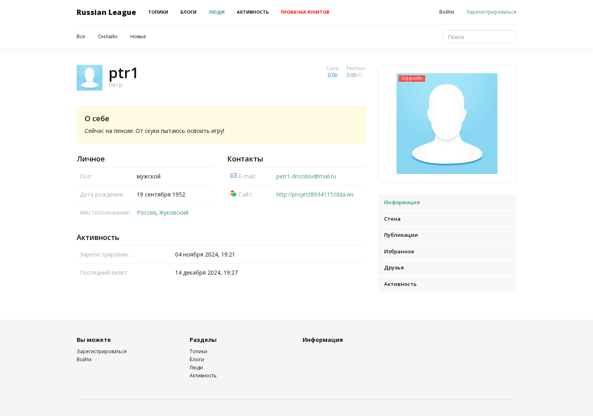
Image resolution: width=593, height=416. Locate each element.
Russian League (106, 12)
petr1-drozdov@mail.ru (306, 176)
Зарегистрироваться (491, 11)
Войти (446, 11)
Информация (402, 202)
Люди (217, 12)
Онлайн (107, 36)
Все (81, 36)
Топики (158, 12)
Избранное (399, 251)
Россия (146, 212)
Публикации (401, 234)
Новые (138, 36)
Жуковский (173, 212)
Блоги (188, 12)
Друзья (394, 267)
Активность (253, 12)
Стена (392, 218)
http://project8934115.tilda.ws (315, 194)
